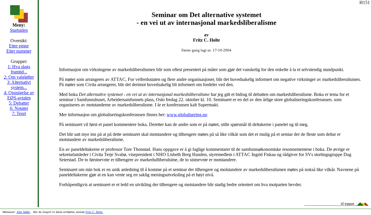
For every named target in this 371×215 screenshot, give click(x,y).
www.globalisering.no (187, 114)
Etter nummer (18, 51)
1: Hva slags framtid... (19, 69)
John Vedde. (23, 212)
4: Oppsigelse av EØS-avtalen (19, 95)
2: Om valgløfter (19, 77)
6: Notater (19, 108)
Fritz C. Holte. (94, 212)
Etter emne (19, 45)
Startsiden (19, 30)
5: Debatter (19, 103)
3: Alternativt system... (19, 85)
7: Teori (19, 113)
